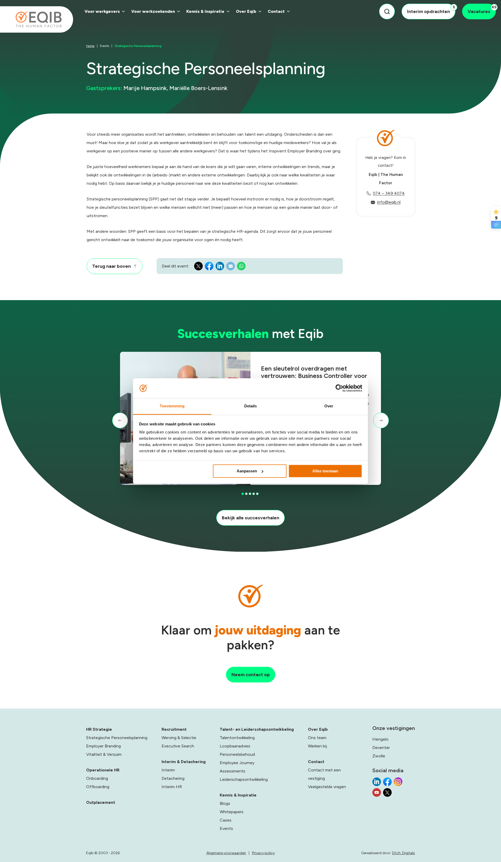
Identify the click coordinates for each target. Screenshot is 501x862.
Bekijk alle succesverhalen (250, 518)
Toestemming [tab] (172, 406)
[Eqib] (36, 19)
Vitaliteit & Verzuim (104, 754)
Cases (225, 820)
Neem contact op (250, 674)
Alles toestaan (325, 471)
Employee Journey (237, 762)
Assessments (232, 771)
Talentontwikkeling (237, 737)
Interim (168, 770)
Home (90, 46)
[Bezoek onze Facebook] (387, 783)
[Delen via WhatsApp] (241, 267)
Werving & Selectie (179, 737)
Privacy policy (263, 853)
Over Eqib (246, 11)
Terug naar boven (111, 266)
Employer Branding (103, 746)
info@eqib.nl (389, 202)
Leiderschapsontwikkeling (244, 779)
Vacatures (482, 9)
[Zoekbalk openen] (387, 11)
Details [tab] (250, 406)
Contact (276, 11)
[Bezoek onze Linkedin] (376, 783)
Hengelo (380, 739)
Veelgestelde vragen (327, 786)
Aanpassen (247, 471)
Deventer (381, 747)
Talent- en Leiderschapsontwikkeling (257, 729)
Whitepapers (231, 811)
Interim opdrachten (431, 9)
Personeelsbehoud (237, 754)
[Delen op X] (198, 267)
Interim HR (172, 786)
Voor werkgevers (102, 11)
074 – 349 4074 (389, 193)
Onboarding (97, 778)
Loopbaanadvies (235, 746)
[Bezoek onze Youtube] (376, 794)
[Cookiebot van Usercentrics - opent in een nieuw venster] (339, 388)
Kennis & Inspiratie (205, 11)
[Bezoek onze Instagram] (398, 783)
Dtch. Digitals (403, 853)
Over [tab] (328, 406)
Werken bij (317, 746)
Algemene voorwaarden (226, 853)
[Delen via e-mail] (230, 267)
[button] (120, 420)
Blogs (225, 803)
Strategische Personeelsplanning (116, 737)
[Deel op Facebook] (209, 267)
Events (104, 46)
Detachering (173, 778)
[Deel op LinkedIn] (220, 267)
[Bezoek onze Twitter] (387, 794)
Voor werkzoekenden (153, 11)
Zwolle (378, 755)
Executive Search (178, 746)
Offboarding (97, 786)
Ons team (317, 737)
